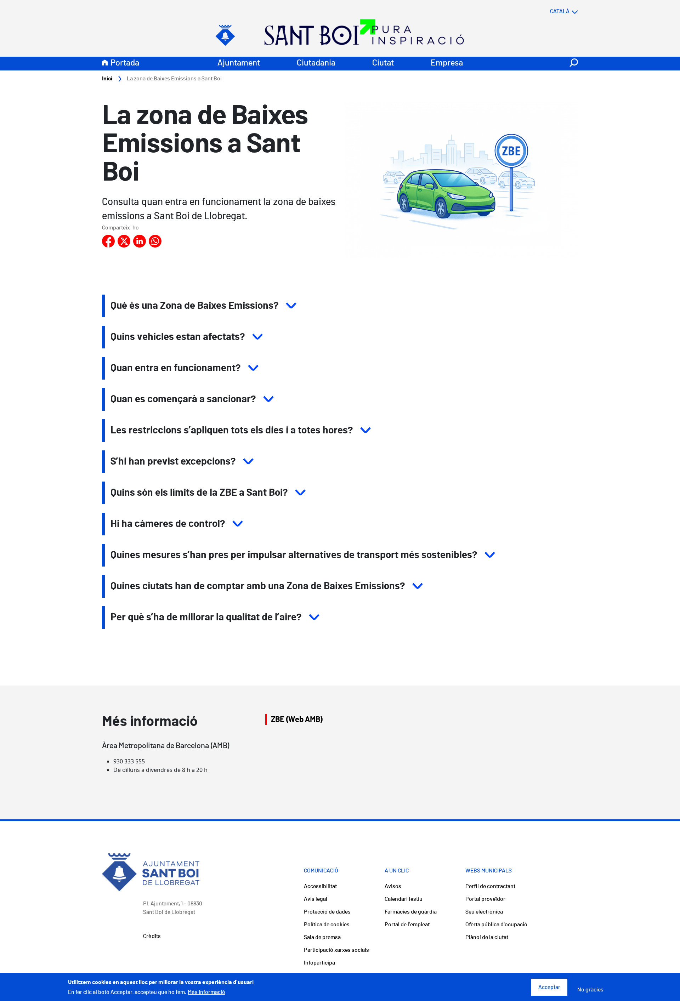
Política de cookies (327, 924)
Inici (107, 78)
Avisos (393, 886)
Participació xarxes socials (336, 950)
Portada (124, 63)
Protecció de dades (327, 912)
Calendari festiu (404, 899)
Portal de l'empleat (407, 924)
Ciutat (383, 63)
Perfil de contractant (490, 886)
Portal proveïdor (485, 899)
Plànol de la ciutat (486, 937)
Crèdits (152, 936)
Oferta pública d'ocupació (496, 924)
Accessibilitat (320, 886)
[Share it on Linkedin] (139, 241)
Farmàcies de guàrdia (411, 912)
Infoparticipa (319, 963)
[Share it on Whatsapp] (155, 241)
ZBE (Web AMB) (297, 719)
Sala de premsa (322, 937)
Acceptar (549, 987)
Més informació (206, 992)
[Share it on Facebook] (108, 241)
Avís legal (315, 899)
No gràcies (590, 990)
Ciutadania (316, 63)
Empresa (447, 63)
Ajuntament (238, 63)
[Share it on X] (124, 241)
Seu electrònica (484, 912)
